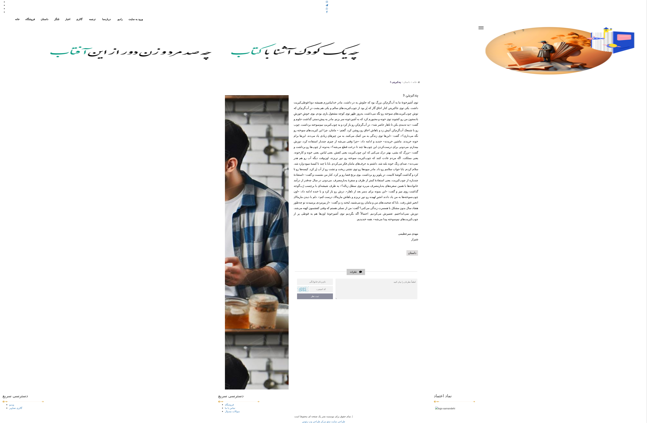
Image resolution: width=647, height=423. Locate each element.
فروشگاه (229, 404)
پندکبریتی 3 (395, 82)
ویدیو (11, 404)
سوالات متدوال (232, 411)
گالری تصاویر (15, 408)
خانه (415, 82)
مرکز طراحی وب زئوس (314, 421)
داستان (406, 82)
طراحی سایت (338, 421)
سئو (328, 421)
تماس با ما (230, 408)
